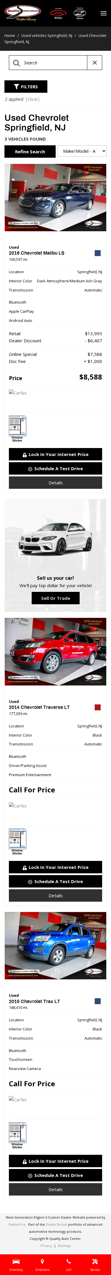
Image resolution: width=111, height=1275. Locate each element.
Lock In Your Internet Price (59, 454)
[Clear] (32, 99)
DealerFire (17, 1224)
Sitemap (64, 1245)
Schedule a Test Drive (58, 468)
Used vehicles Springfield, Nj (47, 35)
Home (10, 35)
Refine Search (30, 151)
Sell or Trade (55, 598)
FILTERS (29, 86)
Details (56, 483)
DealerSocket (56, 1224)
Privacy (46, 1245)
